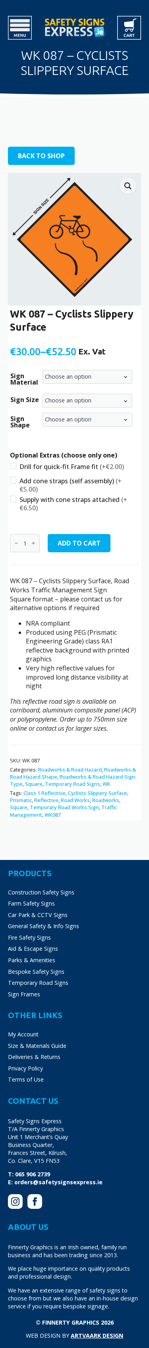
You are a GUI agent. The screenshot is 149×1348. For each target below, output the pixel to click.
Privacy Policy (25, 1068)
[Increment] (33, 543)
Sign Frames (24, 994)
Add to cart (79, 543)
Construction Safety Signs (41, 892)
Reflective (46, 800)
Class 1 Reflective (44, 793)
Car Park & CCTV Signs (38, 915)
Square (34, 783)
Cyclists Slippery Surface (97, 793)
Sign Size (24, 399)
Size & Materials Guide (37, 1045)
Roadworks (105, 800)
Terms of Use (26, 1079)
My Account (23, 1034)
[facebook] (34, 1201)
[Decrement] (16, 543)
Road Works (75, 800)
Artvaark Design (97, 1335)
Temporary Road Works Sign (64, 807)
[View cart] (129, 28)
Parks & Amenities (31, 960)
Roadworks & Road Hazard (70, 769)
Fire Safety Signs (29, 937)
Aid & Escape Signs (33, 948)
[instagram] (15, 1201)
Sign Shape (20, 422)
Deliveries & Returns (34, 1057)
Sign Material (24, 379)
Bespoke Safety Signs (36, 971)
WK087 (53, 814)
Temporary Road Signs (72, 783)
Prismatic (21, 800)
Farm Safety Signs (31, 903)
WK (106, 783)
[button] (128, 186)
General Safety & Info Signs (43, 926)
